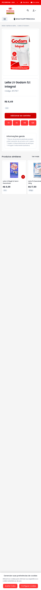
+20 (32, 123)
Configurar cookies (28, 586)
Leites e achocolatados (15, 26)
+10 (24, 123)
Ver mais (35, 156)
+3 (8, 123)
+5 (16, 123)
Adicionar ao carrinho (20, 115)
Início (3, 26)
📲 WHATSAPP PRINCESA (24, 19)
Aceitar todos (10, 586)
